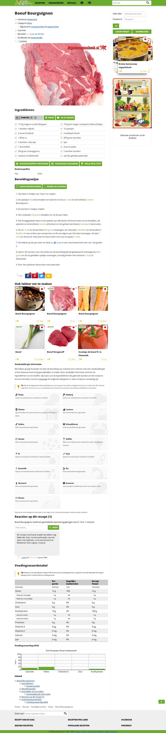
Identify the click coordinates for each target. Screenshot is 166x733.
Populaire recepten (78, 725)
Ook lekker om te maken (33, 691)
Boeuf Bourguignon (26, 680)
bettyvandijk (36, 37)
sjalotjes (26, 199)
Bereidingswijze (29, 688)
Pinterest (126, 725)
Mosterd (22, 483)
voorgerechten (38, 26)
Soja (68, 453)
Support (107, 731)
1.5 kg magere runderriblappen (32, 124)
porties (22, 30)
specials (71, 3)
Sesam (21, 439)
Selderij (69, 394)
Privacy (83, 731)
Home (17, 706)
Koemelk (22, 468)
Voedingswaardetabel (31, 699)
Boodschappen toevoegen (33, 163)
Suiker (21, 424)
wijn (79, 230)
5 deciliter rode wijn (27, 142)
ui (67, 199)
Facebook (126, 719)
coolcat (24, 557)
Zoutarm (70, 483)
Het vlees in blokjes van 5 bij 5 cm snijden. (37, 194)
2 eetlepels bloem (72, 133)
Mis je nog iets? (92, 163)
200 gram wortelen (72, 137)
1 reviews (22, 41)
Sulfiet (69, 439)
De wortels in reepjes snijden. (31, 209)
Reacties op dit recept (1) (33, 696)
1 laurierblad (24, 146)
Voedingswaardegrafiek (37, 702)
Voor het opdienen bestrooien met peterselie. (39, 264)
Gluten (21, 409)
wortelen (44, 230)
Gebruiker (117, 13)
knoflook (85, 199)
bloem (81, 224)
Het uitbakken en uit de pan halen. (43, 214)
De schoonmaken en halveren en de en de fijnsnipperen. (54, 201)
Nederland (32, 19)
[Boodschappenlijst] (82, 3)
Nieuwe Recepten (24, 725)
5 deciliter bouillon (72, 151)
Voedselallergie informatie (38, 694)
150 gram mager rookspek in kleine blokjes (83, 124)
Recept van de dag (25, 719)
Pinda (20, 394)
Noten (21, 498)
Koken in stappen (56, 186)
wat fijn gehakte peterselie (76, 155)
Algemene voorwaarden (95, 731)
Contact (77, 731)
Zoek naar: (19, 713)
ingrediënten (56, 3)
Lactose (69, 409)
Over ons (114, 731)
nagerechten (53, 26)
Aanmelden (142, 31)
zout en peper (70, 146)
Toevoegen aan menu (66, 163)
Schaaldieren (72, 424)
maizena (83, 255)
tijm (65, 142)
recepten (40, 3)
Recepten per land (78, 719)
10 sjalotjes (69, 128)
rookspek (31, 214)
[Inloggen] (116, 26)
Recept (25, 706)
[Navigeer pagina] (161, 702)
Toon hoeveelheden (30, 186)
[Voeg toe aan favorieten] (42, 289)
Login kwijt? (122, 31)
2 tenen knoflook (25, 133)
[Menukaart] (89, 3)
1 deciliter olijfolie (26, 128)
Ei (19, 453)
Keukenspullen (33, 686)
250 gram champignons (29, 151)
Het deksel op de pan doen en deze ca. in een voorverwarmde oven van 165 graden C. (59, 244)
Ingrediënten (27, 683)
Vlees (29, 23)
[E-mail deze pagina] (48, 276)
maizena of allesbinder (28, 155)
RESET (55, 527)
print (51, 117)
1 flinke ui (22, 137)
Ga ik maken (67, 117)
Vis (67, 468)
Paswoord (117, 19)
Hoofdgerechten (38, 706)
